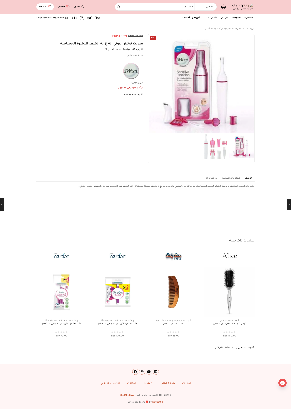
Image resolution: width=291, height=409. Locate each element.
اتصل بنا (212, 18)
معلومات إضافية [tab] (231, 178)
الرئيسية (250, 29)
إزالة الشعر (211, 29)
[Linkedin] (156, 372)
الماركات (236, 18)
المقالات (131, 383)
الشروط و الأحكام (193, 18)
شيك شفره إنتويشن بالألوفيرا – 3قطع (61, 324)
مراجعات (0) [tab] (211, 178)
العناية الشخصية (163, 321)
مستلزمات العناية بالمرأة (231, 29)
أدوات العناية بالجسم (229, 321)
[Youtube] (89, 18)
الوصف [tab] (248, 178)
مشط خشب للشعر (173, 324)
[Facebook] (74, 18)
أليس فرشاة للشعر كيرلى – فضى (229, 324)
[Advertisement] (145, 216)
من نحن (224, 18)
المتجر (249, 18)
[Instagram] (82, 18)
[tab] (248, 178)
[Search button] (118, 6)
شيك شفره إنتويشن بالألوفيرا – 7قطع (117, 324)
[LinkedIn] (97, 18)
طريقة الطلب (168, 383)
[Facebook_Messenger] (282, 383)
